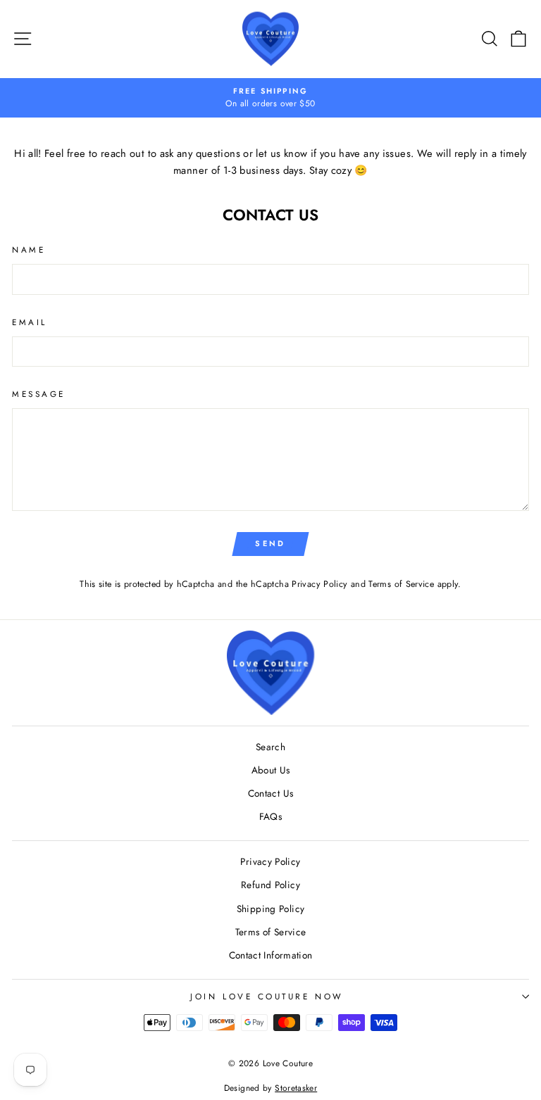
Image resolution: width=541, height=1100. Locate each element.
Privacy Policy (319, 584)
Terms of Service (401, 584)
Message (39, 394)
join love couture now (266, 996)
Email (29, 322)
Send (270, 543)
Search (270, 747)
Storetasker (296, 1088)
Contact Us (271, 793)
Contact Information (271, 955)
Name (28, 249)
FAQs (270, 816)
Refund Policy (270, 885)
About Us (270, 770)
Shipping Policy (271, 909)
